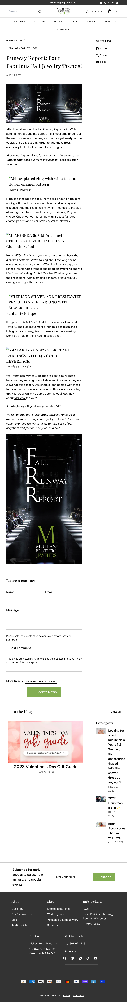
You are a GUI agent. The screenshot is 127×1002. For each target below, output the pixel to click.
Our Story (17, 908)
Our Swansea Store (23, 914)
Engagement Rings (58, 908)
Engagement (19, 21)
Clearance (91, 21)
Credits (66, 995)
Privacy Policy (74, 658)
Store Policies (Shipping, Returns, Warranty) (98, 916)
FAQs (86, 908)
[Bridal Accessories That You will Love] (101, 824)
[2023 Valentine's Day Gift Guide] (45, 742)
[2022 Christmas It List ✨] (101, 799)
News (19, 40)
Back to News (46, 692)
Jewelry (56, 21)
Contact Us (78, 995)
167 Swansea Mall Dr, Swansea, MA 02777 (42, 951)
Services (110, 21)
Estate (73, 21)
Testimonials (19, 925)
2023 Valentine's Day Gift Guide (46, 766)
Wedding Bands (56, 914)
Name (10, 592)
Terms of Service (20, 662)
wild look (17, 393)
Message (12, 610)
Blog (14, 919)
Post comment (20, 648)
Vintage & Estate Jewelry (62, 919)
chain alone (18, 277)
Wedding (39, 21)
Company (63, 29)
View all (115, 711)
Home (9, 40)
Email (49, 592)
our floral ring (39, 216)
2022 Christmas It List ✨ (115, 803)
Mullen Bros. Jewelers (43, 943)
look (20, 398)
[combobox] (24, 11)
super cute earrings (64, 331)
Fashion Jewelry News (23, 48)
